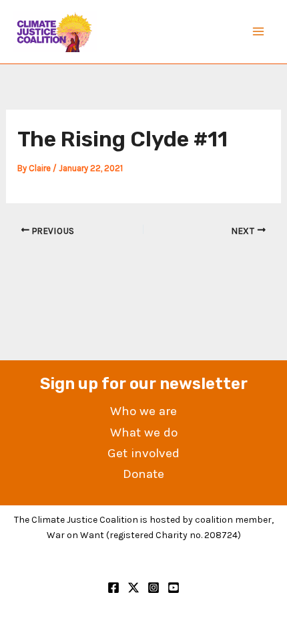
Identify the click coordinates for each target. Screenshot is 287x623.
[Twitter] (133, 588)
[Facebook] (113, 588)
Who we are (143, 411)
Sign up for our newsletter (144, 383)
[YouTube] (174, 588)
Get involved (143, 453)
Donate (143, 474)
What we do (144, 432)
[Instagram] (154, 588)
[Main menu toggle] (259, 32)
